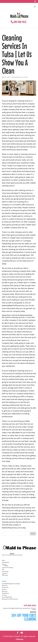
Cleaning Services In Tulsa (20, 77)
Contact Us (5, 573)
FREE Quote (5, 575)
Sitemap (19, 639)
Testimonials (5, 571)
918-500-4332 (20, 22)
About (3, 560)
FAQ (3, 569)
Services (4, 564)
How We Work (5, 562)
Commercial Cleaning (7, 567)
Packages (5, 565)
